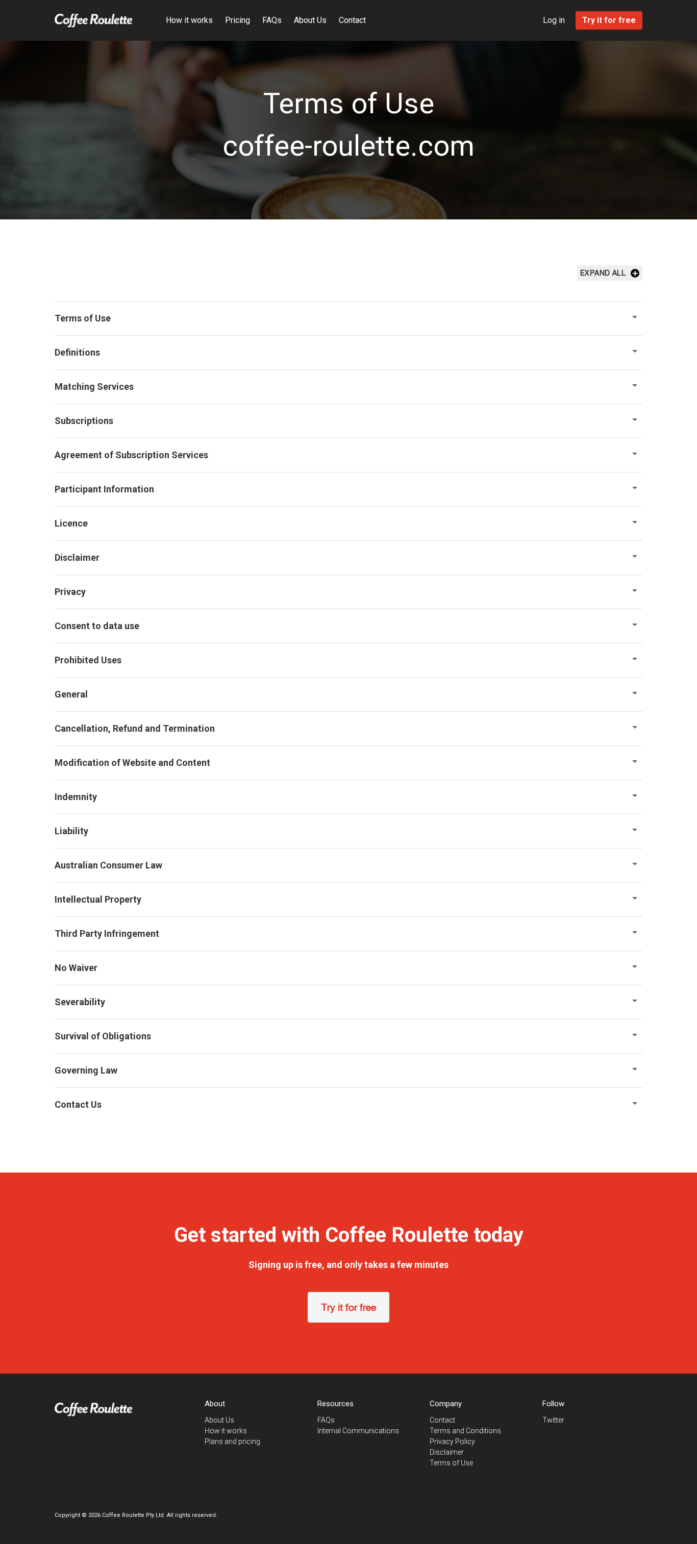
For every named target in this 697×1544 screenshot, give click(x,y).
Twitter (553, 1420)
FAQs (272, 20)
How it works (189, 20)
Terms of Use (451, 1463)
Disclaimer (447, 1452)
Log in (554, 20)
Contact (352, 20)
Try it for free (348, 1307)
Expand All (603, 273)
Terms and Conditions (465, 1431)
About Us (310, 20)
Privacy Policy (452, 1441)
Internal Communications (358, 1431)
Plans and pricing (232, 1441)
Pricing (237, 20)
